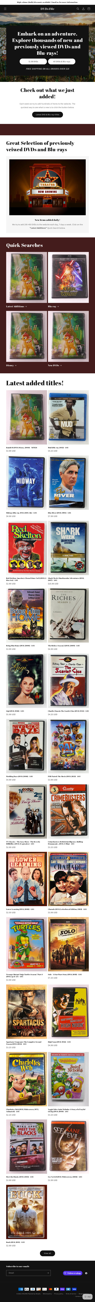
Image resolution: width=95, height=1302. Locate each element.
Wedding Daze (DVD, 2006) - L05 (19, 776)
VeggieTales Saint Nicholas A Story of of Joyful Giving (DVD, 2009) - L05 (66, 1110)
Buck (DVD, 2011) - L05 (15, 1242)
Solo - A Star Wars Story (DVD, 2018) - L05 (65, 974)
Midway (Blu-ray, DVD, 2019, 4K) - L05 (21, 513)
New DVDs (53, 365)
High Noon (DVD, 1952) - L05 (59, 1042)
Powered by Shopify (34, 1294)
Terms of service (71, 1294)
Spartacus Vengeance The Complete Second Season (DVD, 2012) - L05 (23, 1043)
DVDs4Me (24, 1294)
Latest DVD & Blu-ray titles (47, 114)
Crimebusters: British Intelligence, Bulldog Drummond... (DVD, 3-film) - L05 (65, 843)
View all (47, 1253)
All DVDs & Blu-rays (61, 61)
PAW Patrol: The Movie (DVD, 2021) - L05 (64, 776)
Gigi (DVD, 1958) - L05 (15, 711)
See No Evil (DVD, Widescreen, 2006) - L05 (65, 1177)
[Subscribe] (48, 1273)
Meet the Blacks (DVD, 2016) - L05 (20, 1177)
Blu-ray (52, 306)
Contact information (82, 1296)
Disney (10, 365)
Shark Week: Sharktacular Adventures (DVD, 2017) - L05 (66, 579)
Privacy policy (58, 1294)
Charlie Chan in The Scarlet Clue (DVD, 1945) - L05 (68, 711)
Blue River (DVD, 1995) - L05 (59, 513)
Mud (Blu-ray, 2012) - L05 (58, 448)
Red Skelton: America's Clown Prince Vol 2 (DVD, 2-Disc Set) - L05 (26, 579)
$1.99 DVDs (33, 61)
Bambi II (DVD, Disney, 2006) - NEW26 (21, 448)
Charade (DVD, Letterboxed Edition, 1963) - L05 (67, 909)
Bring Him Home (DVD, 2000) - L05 (20, 646)
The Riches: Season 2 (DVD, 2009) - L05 (64, 646)
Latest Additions (15, 306)
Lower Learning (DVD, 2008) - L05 (20, 909)
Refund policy (47, 1294)
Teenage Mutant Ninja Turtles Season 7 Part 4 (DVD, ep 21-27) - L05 (24, 975)
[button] (5, 8)
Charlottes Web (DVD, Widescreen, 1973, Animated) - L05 (22, 1110)
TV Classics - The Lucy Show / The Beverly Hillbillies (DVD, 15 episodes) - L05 (23, 843)
